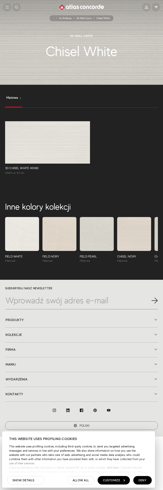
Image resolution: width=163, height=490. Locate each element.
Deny (142, 480)
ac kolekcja (65, 18)
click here (112, 467)
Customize (111, 480)
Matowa (13, 98)
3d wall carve (84, 18)
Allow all (81, 480)
